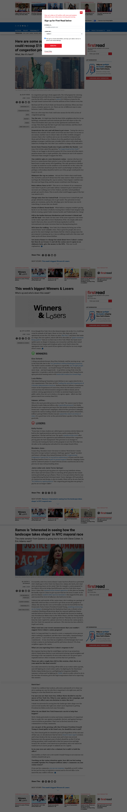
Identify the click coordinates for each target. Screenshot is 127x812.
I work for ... (48, 31)
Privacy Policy (48, 51)
